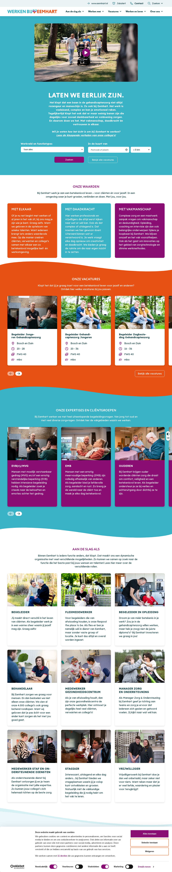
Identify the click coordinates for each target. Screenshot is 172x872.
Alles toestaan (149, 834)
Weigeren (149, 851)
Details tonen (144, 867)
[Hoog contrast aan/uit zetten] (168, 433)
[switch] (79, 866)
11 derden (62, 856)
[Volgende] (18, 374)
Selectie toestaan (149, 842)
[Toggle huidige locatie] (126, 150)
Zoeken (69, 159)
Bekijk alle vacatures (103, 159)
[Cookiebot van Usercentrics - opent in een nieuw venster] (17, 867)
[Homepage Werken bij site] (32, 11)
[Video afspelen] (86, 53)
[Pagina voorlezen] (168, 438)
